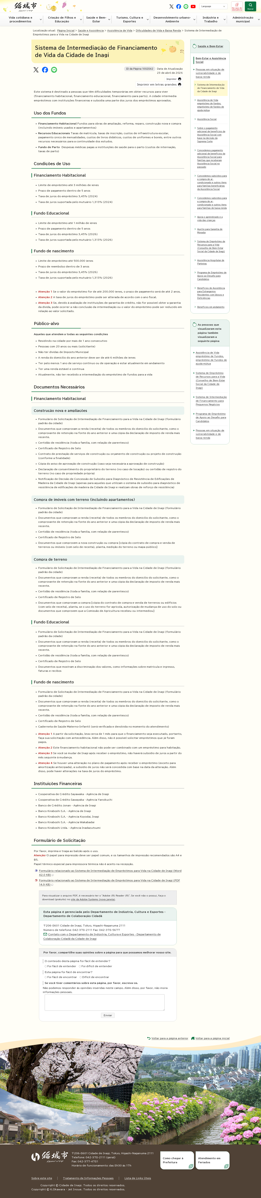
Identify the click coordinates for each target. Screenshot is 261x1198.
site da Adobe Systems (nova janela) (93, 899)
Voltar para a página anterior (169, 1038)
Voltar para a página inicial (212, 1038)
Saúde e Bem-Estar (96, 19)
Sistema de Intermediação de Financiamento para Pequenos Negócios (211, 401)
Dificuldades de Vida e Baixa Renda (158, 30)
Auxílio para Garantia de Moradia (209, 231)
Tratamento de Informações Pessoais (88, 1178)
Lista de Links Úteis (137, 1178)
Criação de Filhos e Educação (62, 19)
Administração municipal (243, 19)
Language (206, 6)
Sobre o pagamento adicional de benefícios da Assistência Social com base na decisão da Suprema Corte (211, 134)
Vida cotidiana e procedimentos (20, 19)
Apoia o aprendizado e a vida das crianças (210, 218)
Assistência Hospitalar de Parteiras (210, 262)
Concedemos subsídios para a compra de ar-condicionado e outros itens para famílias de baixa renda (212, 203)
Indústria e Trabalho (211, 19)
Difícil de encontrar (95, 977)
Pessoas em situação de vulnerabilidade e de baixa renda (210, 73)
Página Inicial (65, 30)
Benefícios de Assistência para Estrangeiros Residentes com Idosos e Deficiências (211, 293)
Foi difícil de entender (96, 966)
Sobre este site (41, 1178)
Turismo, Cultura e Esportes (129, 19)
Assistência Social (207, 119)
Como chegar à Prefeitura (173, 1160)
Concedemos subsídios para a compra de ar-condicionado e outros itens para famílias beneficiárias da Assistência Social (212, 182)
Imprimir (171, 79)
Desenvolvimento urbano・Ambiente (172, 19)
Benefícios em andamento (210, 307)
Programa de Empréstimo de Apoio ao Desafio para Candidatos (212, 276)
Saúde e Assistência (91, 30)
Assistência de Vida (119, 30)
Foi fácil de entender (61, 966)
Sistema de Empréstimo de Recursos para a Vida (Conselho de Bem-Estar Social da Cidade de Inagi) (211, 246)
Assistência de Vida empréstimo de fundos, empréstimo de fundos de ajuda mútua (210, 105)
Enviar (108, 1015)
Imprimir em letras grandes (157, 84)
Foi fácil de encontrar (62, 977)
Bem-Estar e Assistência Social (211, 60)
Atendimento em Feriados (209, 1160)
